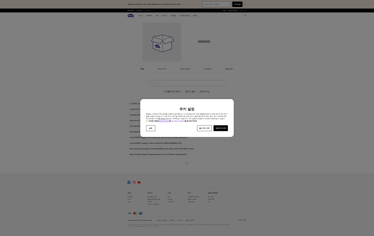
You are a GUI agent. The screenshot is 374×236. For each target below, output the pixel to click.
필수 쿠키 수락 (204, 128)
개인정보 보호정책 (178, 121)
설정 (150, 128)
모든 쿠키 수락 (221, 128)
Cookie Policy (164, 121)
